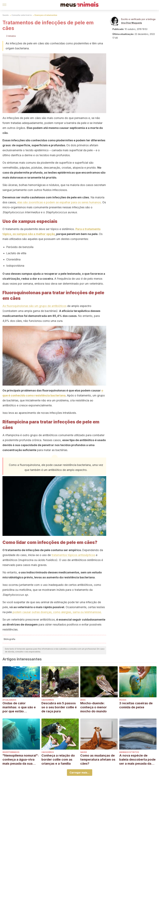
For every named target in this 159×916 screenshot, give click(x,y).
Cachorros (47, 700)
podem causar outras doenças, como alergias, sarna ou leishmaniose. (57, 612)
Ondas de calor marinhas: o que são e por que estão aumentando (19, 707)
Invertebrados (10, 752)
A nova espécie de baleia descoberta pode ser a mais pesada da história (137, 760)
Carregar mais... (80, 772)
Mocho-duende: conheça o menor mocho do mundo (93, 707)
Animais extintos (129, 752)
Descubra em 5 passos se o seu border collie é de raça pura (59, 707)
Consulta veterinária (21, 15)
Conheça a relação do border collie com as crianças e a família (58, 759)
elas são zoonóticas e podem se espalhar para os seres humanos (59, 202)
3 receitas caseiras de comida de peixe (136, 705)
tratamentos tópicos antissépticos (73, 555)
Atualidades (9, 700)
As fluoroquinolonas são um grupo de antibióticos (34, 306)
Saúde (5, 15)
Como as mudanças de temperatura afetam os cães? (97, 759)
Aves (82, 700)
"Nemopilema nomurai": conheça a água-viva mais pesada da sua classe (20, 760)
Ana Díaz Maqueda (131, 23)
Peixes (122, 700)
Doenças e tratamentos (45, 15)
